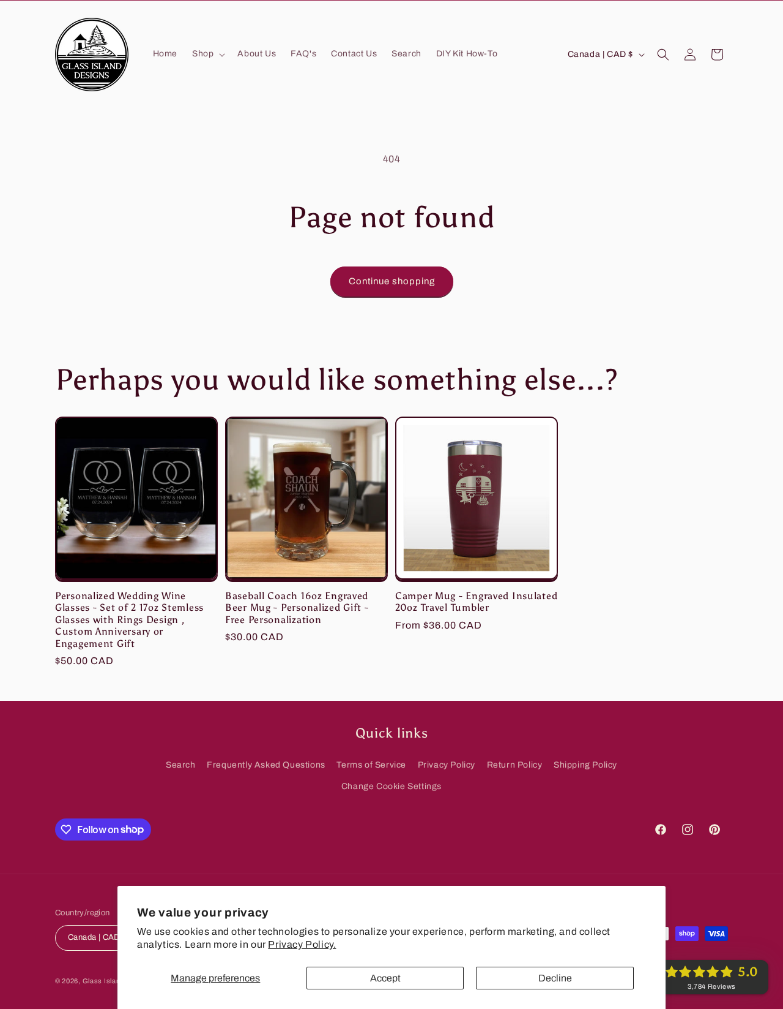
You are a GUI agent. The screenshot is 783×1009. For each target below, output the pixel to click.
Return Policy (515, 764)
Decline (555, 978)
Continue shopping (392, 281)
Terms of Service (371, 764)
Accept (385, 978)
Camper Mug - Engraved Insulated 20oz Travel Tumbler (476, 601)
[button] (207, 54)
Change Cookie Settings (391, 786)
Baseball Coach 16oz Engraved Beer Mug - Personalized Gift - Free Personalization (297, 607)
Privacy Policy (446, 764)
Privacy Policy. (302, 944)
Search (181, 764)
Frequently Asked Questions (266, 764)
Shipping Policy (585, 764)
